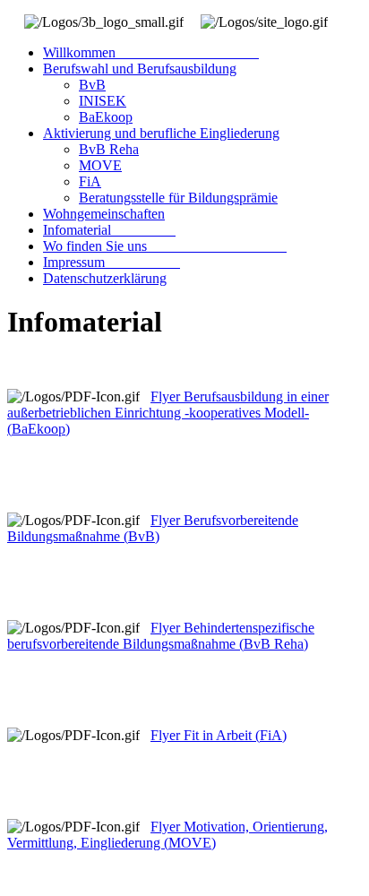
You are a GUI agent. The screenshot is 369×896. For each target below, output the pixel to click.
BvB (92, 84)
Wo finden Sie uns (165, 246)
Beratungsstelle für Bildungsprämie (178, 197)
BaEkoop (106, 117)
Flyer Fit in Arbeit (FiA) (218, 735)
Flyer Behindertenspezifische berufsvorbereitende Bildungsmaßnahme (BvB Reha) (160, 635)
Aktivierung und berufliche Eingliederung (161, 133)
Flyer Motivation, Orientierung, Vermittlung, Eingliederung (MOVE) (167, 834)
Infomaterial (109, 229)
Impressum (111, 262)
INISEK (102, 100)
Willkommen (151, 52)
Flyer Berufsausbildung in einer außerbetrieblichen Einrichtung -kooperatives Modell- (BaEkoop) (168, 412)
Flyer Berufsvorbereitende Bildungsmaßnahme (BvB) (152, 528)
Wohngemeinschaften (104, 213)
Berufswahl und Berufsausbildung (139, 68)
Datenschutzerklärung (105, 278)
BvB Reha (109, 149)
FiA (90, 181)
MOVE (100, 165)
